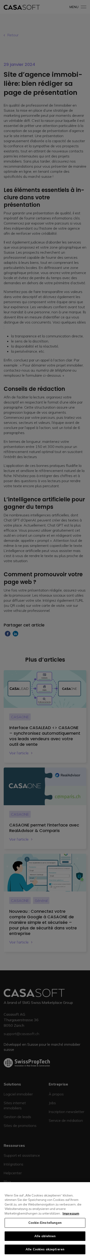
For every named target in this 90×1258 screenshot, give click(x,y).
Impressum (71, 1213)
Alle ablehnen (45, 1236)
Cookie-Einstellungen (45, 1222)
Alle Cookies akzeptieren (45, 1249)
